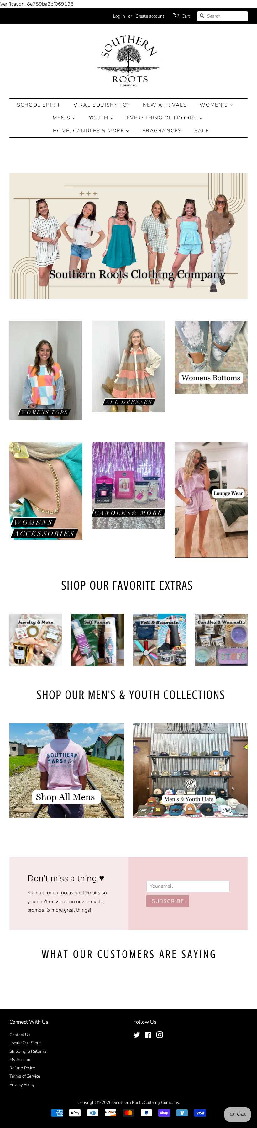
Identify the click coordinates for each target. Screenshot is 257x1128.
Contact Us (19, 1035)
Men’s (62, 117)
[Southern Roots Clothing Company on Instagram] (159, 1036)
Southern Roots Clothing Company (146, 1102)
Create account (149, 16)
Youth (99, 117)
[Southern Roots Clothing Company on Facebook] (148, 1036)
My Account (20, 1059)
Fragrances (161, 130)
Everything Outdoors (163, 117)
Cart (186, 16)
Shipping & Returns (27, 1051)
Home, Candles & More (89, 130)
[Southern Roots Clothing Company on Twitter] (136, 1036)
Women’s (215, 105)
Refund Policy (22, 1068)
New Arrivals (165, 105)
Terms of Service (24, 1076)
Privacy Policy (22, 1085)
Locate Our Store (25, 1043)
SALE (201, 130)
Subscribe (168, 901)
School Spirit (39, 105)
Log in (119, 16)
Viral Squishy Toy (102, 105)
